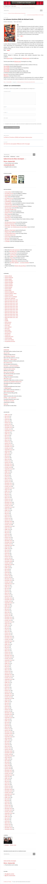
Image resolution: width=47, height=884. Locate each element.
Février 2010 (7, 728)
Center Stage (8, 236)
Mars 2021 (7, 516)
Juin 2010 (7, 722)
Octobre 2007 (8, 773)
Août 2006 (7, 795)
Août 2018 (7, 566)
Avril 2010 (7, 725)
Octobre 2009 (8, 735)
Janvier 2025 (8, 443)
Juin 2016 (7, 607)
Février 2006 (8, 805)
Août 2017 (7, 585)
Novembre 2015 (8, 618)
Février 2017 (7, 594)
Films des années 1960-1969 (11, 309)
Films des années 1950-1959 (11, 307)
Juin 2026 (7, 416)
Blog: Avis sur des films (9, 372)
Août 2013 (7, 661)
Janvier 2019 (7, 558)
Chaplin (6, 320)
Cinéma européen (9, 285)
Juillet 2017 (7, 586)
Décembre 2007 (8, 770)
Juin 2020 (7, 531)
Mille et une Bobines (8, 375)
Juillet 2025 (7, 433)
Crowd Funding (8, 338)
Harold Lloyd (8, 323)
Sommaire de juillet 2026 (10, 209)
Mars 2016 (7, 612)
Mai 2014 (7, 647)
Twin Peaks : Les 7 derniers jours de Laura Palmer (16, 227)
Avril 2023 (7, 476)
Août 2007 (7, 776)
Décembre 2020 (8, 521)
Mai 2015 (7, 628)
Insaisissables (8, 195)
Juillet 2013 (7, 663)
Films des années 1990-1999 (11, 314)
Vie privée (7, 239)
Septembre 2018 (8, 564)
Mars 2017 (7, 593)
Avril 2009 (7, 744)
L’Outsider (7, 241)
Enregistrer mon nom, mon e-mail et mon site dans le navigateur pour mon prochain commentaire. (23, 123)
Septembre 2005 (8, 813)
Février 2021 (7, 518)
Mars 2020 (7, 535)
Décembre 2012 (8, 674)
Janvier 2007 (7, 787)
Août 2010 (7, 719)
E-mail (5, 112)
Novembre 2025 (8, 427)
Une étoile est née (9, 193)
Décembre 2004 (8, 827)
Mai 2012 (7, 685)
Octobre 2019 (8, 543)
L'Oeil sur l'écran (10, 6)
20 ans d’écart (13, 253)
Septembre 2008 (8, 755)
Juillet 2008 (7, 759)
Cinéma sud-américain (10, 298)
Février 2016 (7, 613)
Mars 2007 (7, 784)
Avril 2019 (7, 553)
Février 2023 (7, 480)
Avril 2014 (7, 649)
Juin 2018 (7, 569)
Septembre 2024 (8, 449)
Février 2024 (8, 460)
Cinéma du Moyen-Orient (11, 293)
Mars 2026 (7, 421)
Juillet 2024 (7, 452)
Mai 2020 (7, 532)
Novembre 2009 (8, 733)
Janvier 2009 (8, 749)
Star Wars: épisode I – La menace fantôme (19, 262)
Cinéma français (8, 287)
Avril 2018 (7, 572)
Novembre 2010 (8, 714)
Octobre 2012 (8, 677)
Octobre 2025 (8, 429)
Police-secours (8, 199)
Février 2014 (7, 652)
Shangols (6, 384)
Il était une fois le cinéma (9, 369)
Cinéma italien (8, 290)
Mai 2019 (7, 551)
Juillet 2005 (7, 816)
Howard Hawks (8, 331)
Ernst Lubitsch (8, 327)
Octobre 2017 (8, 582)
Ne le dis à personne (15, 249)
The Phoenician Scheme (10, 222)
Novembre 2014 (8, 637)
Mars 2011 (7, 708)
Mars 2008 (7, 765)
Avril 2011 (7, 706)
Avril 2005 (7, 821)
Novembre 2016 (8, 599)
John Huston (8, 333)
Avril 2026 (7, 419)
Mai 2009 (7, 743)
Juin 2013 (7, 665)
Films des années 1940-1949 (11, 306)
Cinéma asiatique (9, 280)
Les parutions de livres (10, 341)
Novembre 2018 (8, 561)
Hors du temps (8, 207)
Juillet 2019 (7, 548)
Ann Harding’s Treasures (9, 356)
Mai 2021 (7, 513)
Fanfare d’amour (8, 212)
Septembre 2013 (8, 660)
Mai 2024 (7, 456)
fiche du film (10, 58)
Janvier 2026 (8, 424)
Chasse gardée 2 (8, 203)
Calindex (6, 394)
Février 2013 (7, 671)
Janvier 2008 (8, 768)
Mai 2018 (7, 570)
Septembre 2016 (8, 602)
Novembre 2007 (8, 771)
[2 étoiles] (10, 53)
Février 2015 (7, 633)
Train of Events (8, 219)
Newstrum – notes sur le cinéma (11, 365)
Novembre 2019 (8, 542)
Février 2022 (8, 499)
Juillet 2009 (7, 739)
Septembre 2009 (8, 736)
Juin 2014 (7, 645)
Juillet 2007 (7, 778)
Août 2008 (7, 757)
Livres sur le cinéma (9, 339)
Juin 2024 (7, 454)
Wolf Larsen (6, 75)
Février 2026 (8, 422)
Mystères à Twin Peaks (10, 230)
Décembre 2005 (8, 808)
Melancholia (14, 261)
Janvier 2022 (8, 500)
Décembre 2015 (8, 617)
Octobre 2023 (8, 467)
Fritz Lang (7, 325)
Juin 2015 (7, 626)
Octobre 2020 (8, 524)
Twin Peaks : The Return (10, 225)
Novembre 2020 (8, 523)
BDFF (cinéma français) (9, 391)
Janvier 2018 (7, 577)
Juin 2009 (7, 741)
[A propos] (20, 840)
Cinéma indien (8, 288)
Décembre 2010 (8, 712)
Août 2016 (7, 604)
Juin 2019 (7, 550)
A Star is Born (8, 191)
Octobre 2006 (8, 792)
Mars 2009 (7, 746)
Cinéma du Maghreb (9, 291)
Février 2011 (7, 709)
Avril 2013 (7, 668)
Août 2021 (7, 508)
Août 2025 (7, 432)
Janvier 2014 (7, 653)
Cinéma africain (8, 276)
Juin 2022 (7, 492)
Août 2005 (7, 814)
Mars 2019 (7, 554)
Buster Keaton (8, 322)
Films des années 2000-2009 (11, 315)
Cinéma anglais (8, 279)
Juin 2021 (7, 511)
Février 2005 (8, 824)
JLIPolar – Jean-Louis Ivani (10, 397)
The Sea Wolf (6, 66)
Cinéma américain (9, 277)
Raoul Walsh (7, 330)
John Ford (7, 328)
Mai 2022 (7, 494)
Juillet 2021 (7, 510)
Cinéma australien (9, 282)
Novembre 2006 (8, 790)
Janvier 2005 (8, 826)
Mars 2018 (7, 574)
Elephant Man (8, 231)
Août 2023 (7, 470)
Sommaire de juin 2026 (10, 235)
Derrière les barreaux (9, 223)
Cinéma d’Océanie (9, 295)
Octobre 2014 (8, 639)
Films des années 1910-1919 (11, 301)
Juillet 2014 (7, 644)
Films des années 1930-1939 (11, 304)
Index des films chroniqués (10, 860)
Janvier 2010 (7, 730)
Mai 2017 (7, 590)
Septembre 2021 (8, 507)
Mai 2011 (7, 704)
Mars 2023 (7, 478)
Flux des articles (9, 873)
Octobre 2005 (8, 811)
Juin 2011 (7, 703)
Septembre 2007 (8, 775)
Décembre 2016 (8, 598)
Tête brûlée (7, 211)
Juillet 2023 (7, 472)
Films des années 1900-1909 (11, 299)
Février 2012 (7, 690)
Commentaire (7, 91)
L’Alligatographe (7, 388)
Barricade (6, 74)
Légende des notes (9, 336)
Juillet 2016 (7, 606)
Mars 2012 (7, 688)
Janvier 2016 (7, 615)
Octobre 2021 (8, 505)
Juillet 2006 (7, 797)
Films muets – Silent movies (10, 359)
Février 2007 (7, 786)
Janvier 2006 (8, 806)
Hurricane (7, 238)
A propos (7, 845)
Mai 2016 (7, 609)
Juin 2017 (7, 588)
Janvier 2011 (7, 711)
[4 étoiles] (13, 53)
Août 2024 (7, 451)
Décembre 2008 (8, 751)
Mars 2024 (7, 459)
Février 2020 (8, 537)
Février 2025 (8, 441)
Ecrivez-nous (13, 845)
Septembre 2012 (8, 679)
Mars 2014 (7, 650)
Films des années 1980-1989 (11, 312)
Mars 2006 (7, 803)
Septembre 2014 (8, 641)
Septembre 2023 (8, 468)
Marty (6, 214)
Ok (41, 10)
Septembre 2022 (8, 488)
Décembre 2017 (8, 578)
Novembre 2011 (8, 695)
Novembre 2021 (8, 503)
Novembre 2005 (8, 810)
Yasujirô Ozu (7, 335)
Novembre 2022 (8, 484)
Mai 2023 (7, 475)
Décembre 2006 (8, 789)
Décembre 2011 (8, 693)
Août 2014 (7, 642)
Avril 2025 (7, 438)
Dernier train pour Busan (20, 265)
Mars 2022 (7, 497)
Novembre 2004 (8, 829)
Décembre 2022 (8, 483)
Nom (5, 106)
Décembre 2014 (8, 636)
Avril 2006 (7, 802)
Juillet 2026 (7, 414)
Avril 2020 (7, 534)
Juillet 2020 (7, 529)
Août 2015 (7, 623)
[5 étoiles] (14, 53)
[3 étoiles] (11, 53)
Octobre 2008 (8, 754)
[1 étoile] (9, 53)
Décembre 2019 (8, 540)
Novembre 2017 (8, 580)
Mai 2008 (7, 762)
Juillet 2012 (7, 682)
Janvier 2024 (8, 462)
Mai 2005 (7, 819)
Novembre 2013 (8, 657)
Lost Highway (8, 215)
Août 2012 (7, 680)
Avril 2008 (7, 763)
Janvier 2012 (7, 692)
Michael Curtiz (26, 58)
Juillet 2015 (7, 625)
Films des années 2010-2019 (11, 317)
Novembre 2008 (8, 752)
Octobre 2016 (8, 601)
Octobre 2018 (8, 562)
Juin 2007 (7, 779)
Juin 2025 (7, 435)
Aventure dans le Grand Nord (11, 206)
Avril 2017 (7, 591)
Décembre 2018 (8, 559)
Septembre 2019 (8, 545)
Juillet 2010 (7, 720)
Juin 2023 (7, 473)
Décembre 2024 (8, 444)
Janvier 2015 (7, 634)
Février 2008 (8, 767)
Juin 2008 (7, 760)
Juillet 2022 (7, 491)
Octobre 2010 (8, 716)
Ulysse (6, 196)
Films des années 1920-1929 (11, 303)
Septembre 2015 (8, 621)
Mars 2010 (7, 727)
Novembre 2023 (8, 465)
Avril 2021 (7, 515)
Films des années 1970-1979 (11, 311)
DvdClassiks (6, 349)
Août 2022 (7, 489)
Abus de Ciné (6, 353)
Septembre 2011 (8, 698)
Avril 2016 (7, 610)
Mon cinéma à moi (8, 362)
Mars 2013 (7, 669)
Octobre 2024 (8, 448)
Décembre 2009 (8, 731)
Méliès (6, 319)
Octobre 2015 (8, 620)
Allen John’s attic (8, 378)
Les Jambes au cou (9, 198)
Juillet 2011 (7, 701)
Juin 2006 (7, 798)
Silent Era (6, 404)
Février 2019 (7, 556)
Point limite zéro (13, 251)
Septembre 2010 (8, 717)
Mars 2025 (7, 440)
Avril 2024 (7, 457)
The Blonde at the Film (9, 400)
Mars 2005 (7, 822)
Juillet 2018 (7, 567)
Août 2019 (7, 547)
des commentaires (10, 875)
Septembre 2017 (8, 583)
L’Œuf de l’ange (8, 204)
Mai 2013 (7, 666)
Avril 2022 (7, 495)
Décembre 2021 (8, 502)
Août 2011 (7, 700)
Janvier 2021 (7, 519)
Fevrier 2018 (7, 575)
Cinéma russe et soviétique (11, 296)
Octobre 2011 (8, 696)
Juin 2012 (7, 684)
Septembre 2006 (8, 794)
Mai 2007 (7, 781)
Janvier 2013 (7, 672)
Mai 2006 (7, 800)
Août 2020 (7, 527)
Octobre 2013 (8, 658)
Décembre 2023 (8, 464)
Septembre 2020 (8, 526)
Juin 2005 (7, 818)
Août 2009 (7, 738)
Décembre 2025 (8, 425)
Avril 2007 (7, 782)
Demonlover (7, 217)
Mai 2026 (7, 417)
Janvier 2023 (7, 481)
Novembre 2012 (8, 676)
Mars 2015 (7, 631)
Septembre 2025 (8, 430)
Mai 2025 (7, 437)
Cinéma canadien (9, 283)
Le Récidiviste (8, 201)
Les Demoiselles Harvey (10, 233)
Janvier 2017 (7, 596)
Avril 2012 (7, 687)
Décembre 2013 (8, 655)
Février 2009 (8, 747)
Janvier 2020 (8, 539)
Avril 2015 (7, 629)
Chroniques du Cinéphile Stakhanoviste (13, 381)
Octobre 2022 (8, 486)
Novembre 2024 (8, 446)
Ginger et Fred (13, 256)
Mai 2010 (7, 723)
